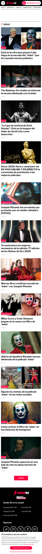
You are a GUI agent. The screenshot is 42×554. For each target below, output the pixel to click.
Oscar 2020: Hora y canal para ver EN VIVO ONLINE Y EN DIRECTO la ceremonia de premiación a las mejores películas (20, 171)
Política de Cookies (29, 544)
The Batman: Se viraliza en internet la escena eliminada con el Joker (20, 92)
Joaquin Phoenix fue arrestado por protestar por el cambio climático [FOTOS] (20, 210)
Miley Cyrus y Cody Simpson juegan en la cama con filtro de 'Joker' (18, 321)
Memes (4, 387)
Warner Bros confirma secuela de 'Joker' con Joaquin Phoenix (20, 285)
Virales (18, 7)
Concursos (37, 7)
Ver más (21, 478)
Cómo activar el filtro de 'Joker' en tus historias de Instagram (20, 428)
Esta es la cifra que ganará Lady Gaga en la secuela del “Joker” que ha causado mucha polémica (20, 55)
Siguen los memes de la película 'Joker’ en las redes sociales (18, 393)
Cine (3, 47)
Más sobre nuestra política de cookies (21, 551)
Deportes (10, 7)
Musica (2, 7)
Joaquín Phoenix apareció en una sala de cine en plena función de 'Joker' (19, 465)
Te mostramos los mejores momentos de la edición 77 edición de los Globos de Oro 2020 (20, 248)
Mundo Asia (27, 7)
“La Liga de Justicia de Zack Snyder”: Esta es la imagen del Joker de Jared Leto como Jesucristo (18, 130)
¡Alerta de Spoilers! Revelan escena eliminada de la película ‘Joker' (20, 358)
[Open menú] (3, 3)
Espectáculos (6, 202)
